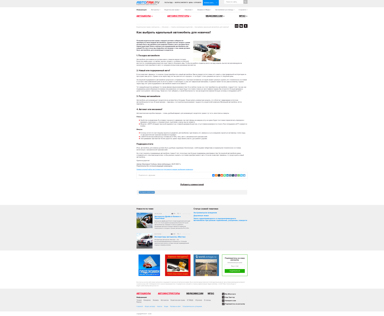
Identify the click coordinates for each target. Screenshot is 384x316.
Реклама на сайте (175, 306)
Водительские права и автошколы (148, 27)
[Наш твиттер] (246, 26)
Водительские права (171, 10)
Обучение (188, 10)
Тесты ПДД (168, 2)
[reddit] (222, 175)
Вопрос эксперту (181, 2)
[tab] (147, 192)
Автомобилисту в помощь (224, 10)
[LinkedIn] (227, 175)
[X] (219, 175)
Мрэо (211, 293)
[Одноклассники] (216, 175)
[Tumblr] (230, 175)
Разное (139, 302)
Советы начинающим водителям (182, 27)
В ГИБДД (190, 300)
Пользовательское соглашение (192, 306)
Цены (191, 2)
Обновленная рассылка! (234, 262)
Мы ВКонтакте (230, 294)
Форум (166, 306)
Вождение (147, 300)
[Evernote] (224, 175)
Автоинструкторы (178, 16)
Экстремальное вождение (205, 213)
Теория (139, 300)
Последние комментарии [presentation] (146, 192)
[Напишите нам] (236, 26)
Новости (159, 306)
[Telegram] (244, 175)
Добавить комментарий (192, 185)
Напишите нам (230, 301)
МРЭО (242, 16)
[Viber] (236, 175)
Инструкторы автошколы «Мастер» (170, 237)
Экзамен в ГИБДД (203, 10)
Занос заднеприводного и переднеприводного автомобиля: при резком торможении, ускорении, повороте (220, 219)
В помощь (207, 300)
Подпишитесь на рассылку (235, 304)
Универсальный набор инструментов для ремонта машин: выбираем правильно (164, 169)
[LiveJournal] (233, 175)
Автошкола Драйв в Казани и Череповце (167, 217)
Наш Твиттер (230, 297)
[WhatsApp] (238, 175)
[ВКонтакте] (213, 175)
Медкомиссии (214, 16)
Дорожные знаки (201, 215)
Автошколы (155, 10)
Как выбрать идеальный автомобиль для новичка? (212, 27)
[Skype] (241, 175)
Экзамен (156, 300)
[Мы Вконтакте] (241, 26)
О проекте (197, 2)
